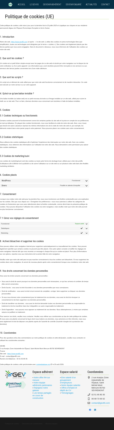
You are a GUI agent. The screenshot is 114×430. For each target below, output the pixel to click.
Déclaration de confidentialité (32, 424)
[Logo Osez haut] (15, 385)
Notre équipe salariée (70, 385)
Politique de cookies (12, 424)
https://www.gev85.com (19, 42)
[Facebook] (90, 409)
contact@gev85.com (101, 403)
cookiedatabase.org (43, 364)
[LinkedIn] (95, 409)
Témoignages (67, 393)
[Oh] (10, 4)
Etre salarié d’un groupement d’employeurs (68, 380)
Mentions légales (51, 424)
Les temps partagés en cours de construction (42, 395)
